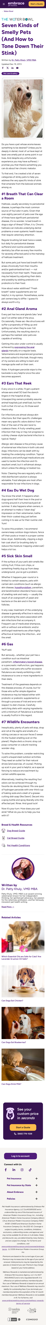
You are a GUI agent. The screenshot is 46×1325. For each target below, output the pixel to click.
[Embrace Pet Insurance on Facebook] (5, 1169)
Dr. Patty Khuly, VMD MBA (24, 60)
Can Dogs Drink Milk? (11, 1084)
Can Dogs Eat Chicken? (12, 1000)
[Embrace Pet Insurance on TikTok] (30, 1169)
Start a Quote (37, 4)
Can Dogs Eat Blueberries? (14, 1042)
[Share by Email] (17, 67)
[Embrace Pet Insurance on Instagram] (22, 1169)
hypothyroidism (23, 587)
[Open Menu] (4, 4)
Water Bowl (8, 11)
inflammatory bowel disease (27, 661)
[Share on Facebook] (3, 67)
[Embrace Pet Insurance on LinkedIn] (13, 1169)
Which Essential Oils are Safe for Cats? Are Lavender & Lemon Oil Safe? (21, 957)
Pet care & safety (10, 73)
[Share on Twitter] (7, 67)
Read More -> (8, 907)
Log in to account (20, 1156)
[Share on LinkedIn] (12, 67)
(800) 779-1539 (25, 1134)
